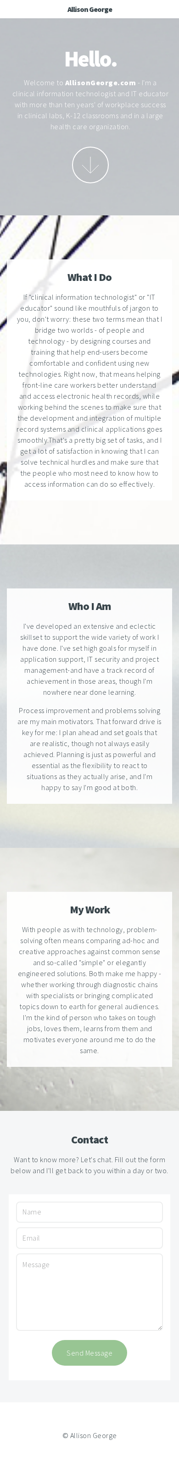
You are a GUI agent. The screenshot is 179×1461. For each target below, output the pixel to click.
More (90, 165)
